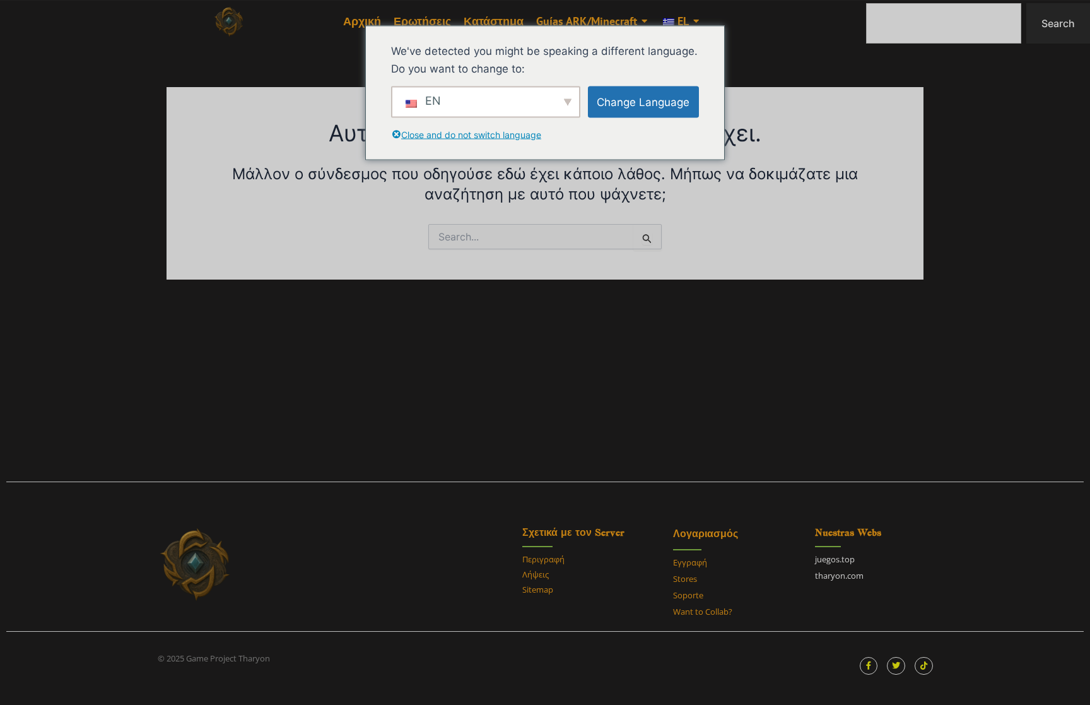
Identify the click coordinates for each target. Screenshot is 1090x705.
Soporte (688, 595)
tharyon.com (839, 575)
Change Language (643, 101)
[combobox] (943, 23)
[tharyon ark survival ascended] (229, 22)
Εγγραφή (690, 562)
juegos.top (835, 559)
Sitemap (537, 589)
